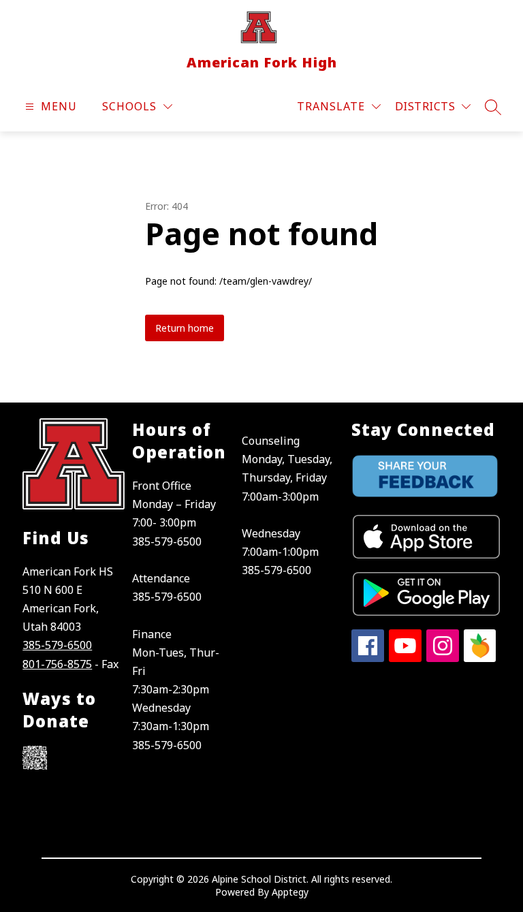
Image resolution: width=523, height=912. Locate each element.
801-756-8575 (57, 664)
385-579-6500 (57, 645)
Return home (184, 327)
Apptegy (290, 891)
